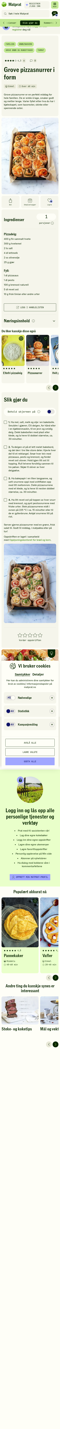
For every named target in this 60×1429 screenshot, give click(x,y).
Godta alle (30, 761)
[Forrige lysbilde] (49, 388)
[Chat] (54, 13)
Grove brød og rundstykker (19, 50)
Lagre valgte (30, 752)
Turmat (41, 50)
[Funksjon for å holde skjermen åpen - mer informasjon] (39, 411)
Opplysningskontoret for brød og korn (30, 540)
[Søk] (5, 13)
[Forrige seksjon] (3, 23)
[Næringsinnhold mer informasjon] (33, 321)
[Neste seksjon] (56, 23)
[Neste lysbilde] (55, 388)
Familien (10, 44)
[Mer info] (52, 223)
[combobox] (26, 13)
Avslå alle (30, 742)
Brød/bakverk (25, 44)
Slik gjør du (30, 22)
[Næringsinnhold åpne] (30, 321)
